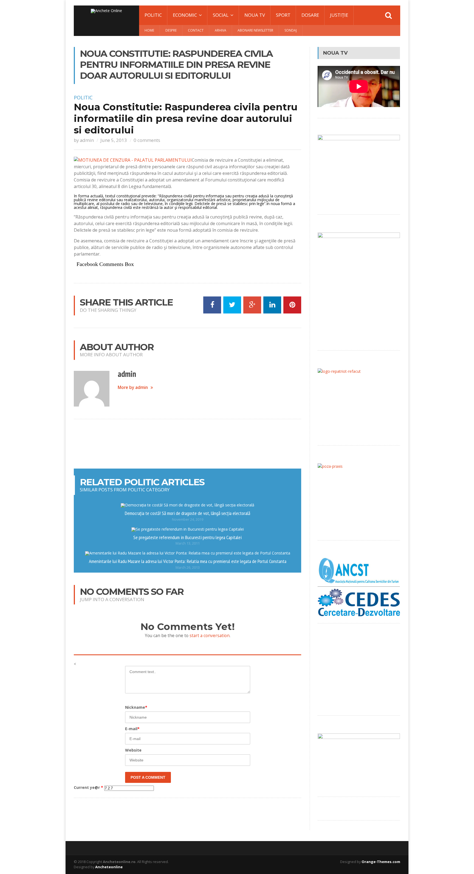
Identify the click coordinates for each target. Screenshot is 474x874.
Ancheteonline (109, 866)
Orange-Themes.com (381, 861)
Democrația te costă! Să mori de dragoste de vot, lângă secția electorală (187, 513)
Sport (283, 15)
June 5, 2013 (113, 140)
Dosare (310, 15)
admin (87, 140)
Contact (196, 30)
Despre (171, 30)
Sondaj (290, 30)
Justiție (339, 15)
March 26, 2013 (188, 567)
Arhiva (220, 30)
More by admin (133, 387)
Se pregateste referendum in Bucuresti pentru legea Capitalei (187, 537)
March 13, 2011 (188, 543)
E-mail (132, 728)
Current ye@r (88, 787)
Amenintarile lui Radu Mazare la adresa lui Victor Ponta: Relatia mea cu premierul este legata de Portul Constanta (187, 561)
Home (149, 30)
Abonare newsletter (255, 30)
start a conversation (210, 635)
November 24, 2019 (187, 519)
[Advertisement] (187, 444)
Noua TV (254, 15)
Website (133, 750)
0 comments (147, 140)
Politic (153, 15)
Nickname (136, 707)
